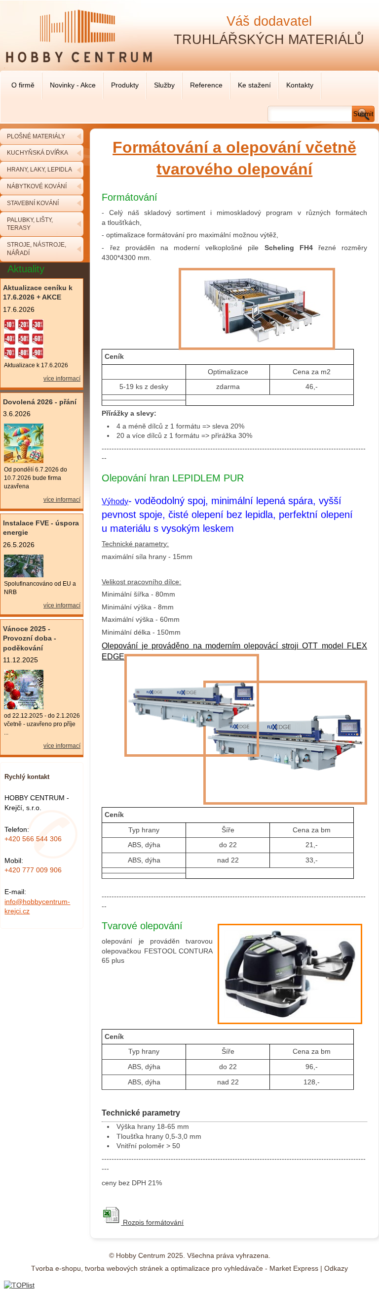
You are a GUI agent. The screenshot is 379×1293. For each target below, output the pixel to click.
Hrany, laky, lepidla (39, 169)
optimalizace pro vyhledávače (217, 1268)
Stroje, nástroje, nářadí (36, 249)
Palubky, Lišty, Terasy (30, 224)
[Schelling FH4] (257, 350)
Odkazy (336, 1268)
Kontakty (299, 85)
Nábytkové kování (37, 186)
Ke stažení (254, 85)
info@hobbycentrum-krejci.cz (37, 906)
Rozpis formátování (152, 1222)
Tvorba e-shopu (56, 1268)
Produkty (125, 85)
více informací (61, 378)
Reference (206, 85)
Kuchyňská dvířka (37, 152)
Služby (164, 85)
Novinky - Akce (73, 85)
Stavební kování (33, 203)
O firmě (23, 85)
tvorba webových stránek (124, 1268)
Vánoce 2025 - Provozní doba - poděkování (29, 638)
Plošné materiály (36, 136)
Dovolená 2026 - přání (39, 402)
